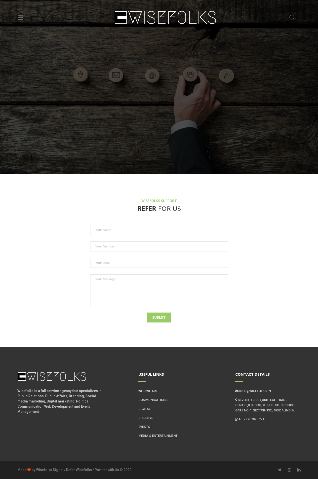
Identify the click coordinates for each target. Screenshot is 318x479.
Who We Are (148, 391)
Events (144, 427)
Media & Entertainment (158, 436)
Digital (144, 409)
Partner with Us (106, 470)
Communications (152, 400)
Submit (159, 317)
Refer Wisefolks (78, 470)
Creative (145, 418)
